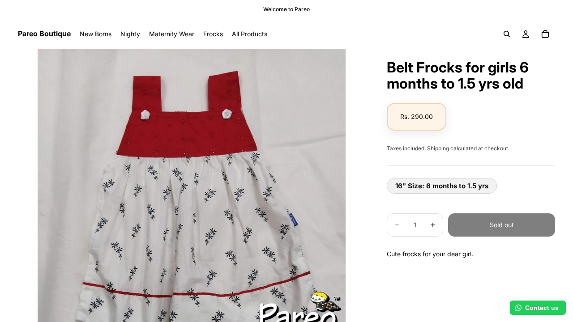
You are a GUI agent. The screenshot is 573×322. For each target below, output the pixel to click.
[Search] (507, 34)
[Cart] (545, 34)
